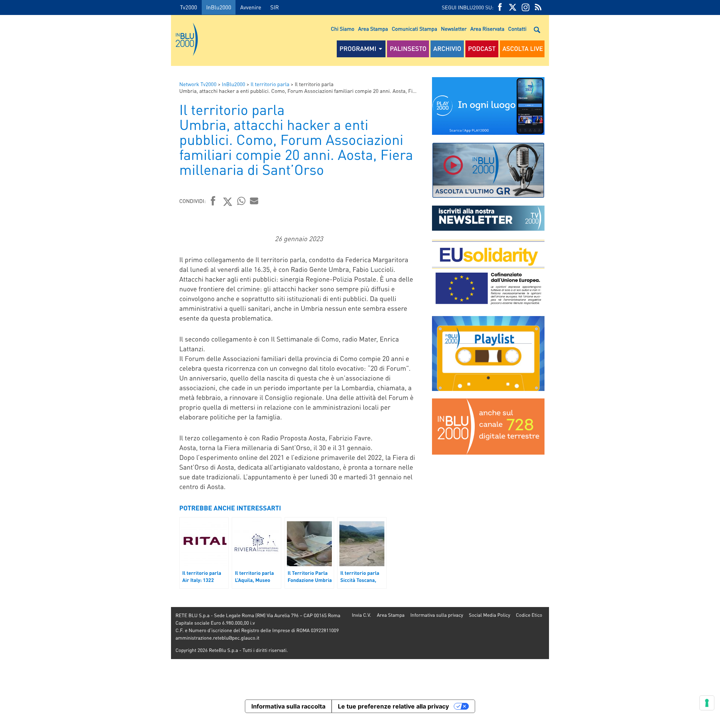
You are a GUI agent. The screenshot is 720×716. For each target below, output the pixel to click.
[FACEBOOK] (500, 7)
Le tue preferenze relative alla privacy (393, 706)
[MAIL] (254, 200)
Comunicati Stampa (414, 28)
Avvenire (250, 7)
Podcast (482, 49)
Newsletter (453, 28)
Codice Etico (529, 615)
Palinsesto (408, 49)
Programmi (357, 49)
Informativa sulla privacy (436, 615)
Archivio (447, 49)
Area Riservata (487, 28)
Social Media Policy (489, 615)
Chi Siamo (342, 28)
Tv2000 (188, 7)
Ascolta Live (522, 49)
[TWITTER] (512, 7)
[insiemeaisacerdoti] (85, 363)
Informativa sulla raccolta (288, 706)
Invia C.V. (361, 615)
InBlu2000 (218, 7)
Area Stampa (373, 28)
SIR (274, 7)
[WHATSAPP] (241, 200)
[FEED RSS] (538, 7)
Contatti (517, 28)
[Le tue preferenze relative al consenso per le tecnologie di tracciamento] (707, 703)
